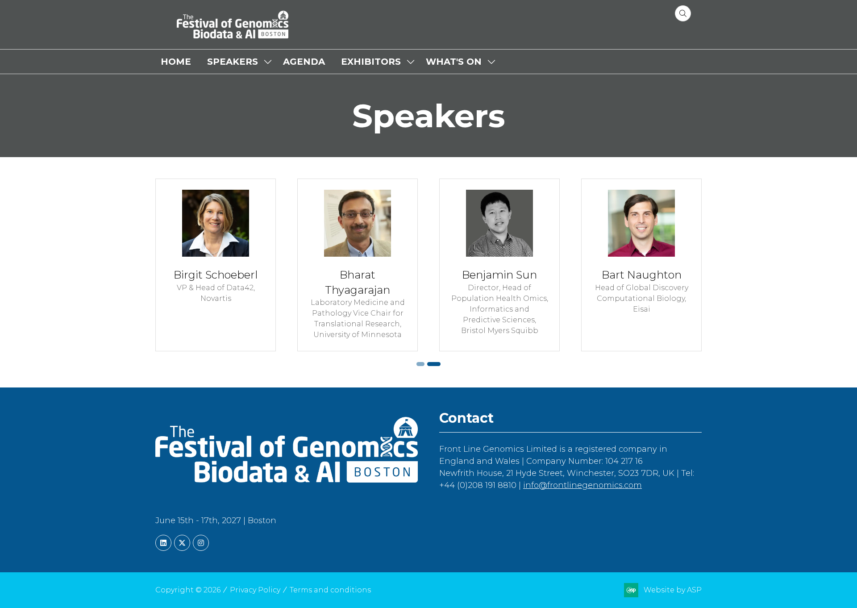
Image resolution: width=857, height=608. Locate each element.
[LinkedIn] (163, 543)
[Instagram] (201, 543)
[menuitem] (175, 62)
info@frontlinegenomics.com (582, 485)
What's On (454, 61)
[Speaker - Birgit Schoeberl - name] (215, 265)
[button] (683, 13)
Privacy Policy (255, 590)
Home (176, 61)
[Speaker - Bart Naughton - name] (641, 265)
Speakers (232, 61)
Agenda (304, 61)
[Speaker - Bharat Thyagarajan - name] (357, 265)
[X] (182, 543)
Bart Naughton (642, 274)
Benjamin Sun (499, 274)
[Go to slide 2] (434, 364)
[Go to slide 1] (420, 364)
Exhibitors (371, 61)
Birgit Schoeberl (216, 274)
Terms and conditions (330, 590)
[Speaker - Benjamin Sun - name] (499, 265)
